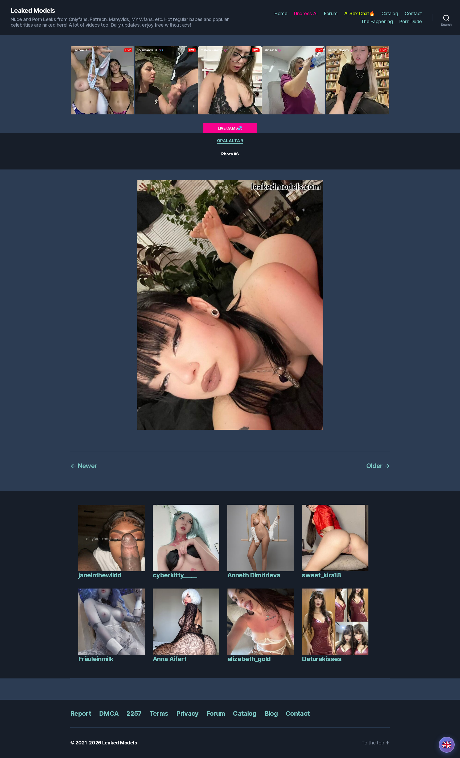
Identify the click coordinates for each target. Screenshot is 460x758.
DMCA (108, 713)
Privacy (187, 713)
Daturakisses (322, 659)
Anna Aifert (170, 659)
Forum (331, 13)
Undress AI (305, 13)
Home (280, 13)
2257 (133, 713)
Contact (413, 13)
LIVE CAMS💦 (230, 128)
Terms (159, 713)
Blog (271, 713)
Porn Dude (410, 21)
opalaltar (230, 140)
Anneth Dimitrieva (253, 575)
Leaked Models (33, 10)
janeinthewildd (99, 575)
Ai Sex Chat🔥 (359, 13)
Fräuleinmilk (95, 659)
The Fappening (377, 21)
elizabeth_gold (249, 659)
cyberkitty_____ (175, 575)
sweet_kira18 (321, 575)
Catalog (389, 13)
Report (80, 713)
